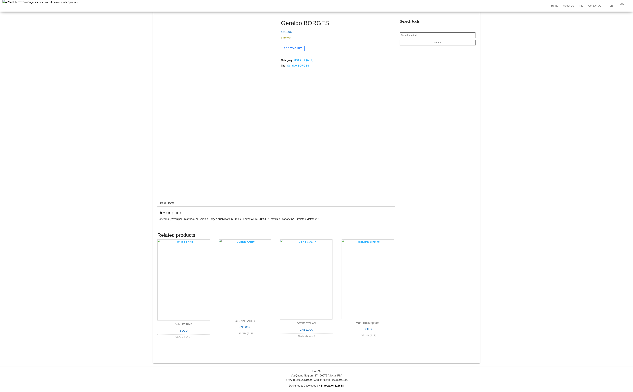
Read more (184, 336)
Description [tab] (167, 202)
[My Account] (628, 6)
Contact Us (594, 5)
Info (581, 5)
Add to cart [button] (245, 332)
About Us (568, 5)
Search (437, 42)
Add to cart (293, 48)
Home (554, 5)
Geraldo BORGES (298, 65)
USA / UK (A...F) (303, 60)
